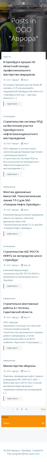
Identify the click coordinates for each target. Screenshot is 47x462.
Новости (7, 56)
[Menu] (23, 3)
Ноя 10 (27, 371)
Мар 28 (27, 265)
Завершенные (9, 187)
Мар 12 (27, 317)
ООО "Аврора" (12, 80)
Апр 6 (26, 80)
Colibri (36, 453)
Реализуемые (9, 116)
